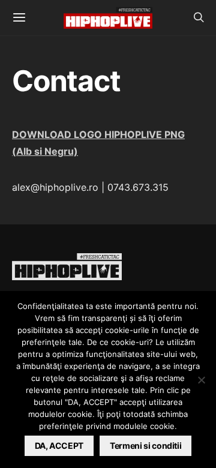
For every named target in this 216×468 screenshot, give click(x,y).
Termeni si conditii (145, 445)
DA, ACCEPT (59, 445)
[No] (201, 380)
